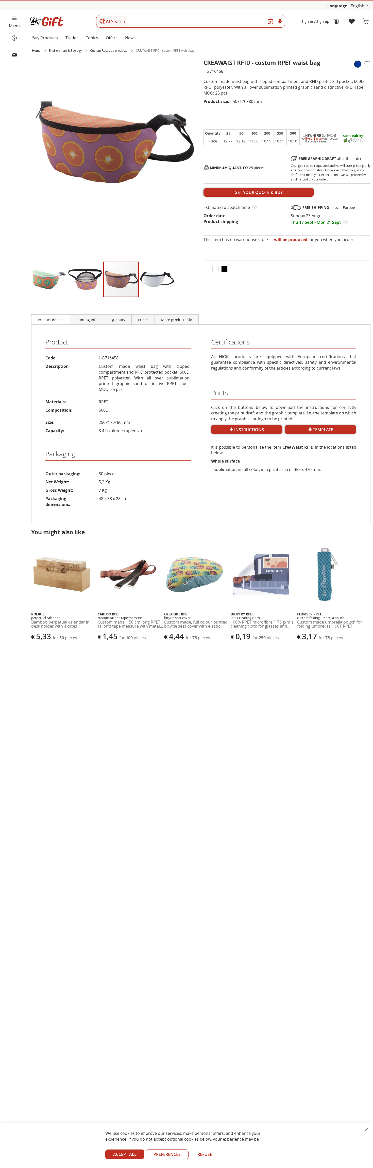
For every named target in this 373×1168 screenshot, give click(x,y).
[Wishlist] (352, 21)
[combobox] (190, 21)
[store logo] (46, 21)
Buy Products (45, 38)
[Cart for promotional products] (366, 21)
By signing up (313, 138)
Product (56, 342)
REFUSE (204, 1154)
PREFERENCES (167, 1154)
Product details (50, 319)
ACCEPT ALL (125, 1154)
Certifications (230, 342)
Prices (143, 319)
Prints (219, 392)
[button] (359, 6)
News (130, 38)
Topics (92, 38)
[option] (215, 269)
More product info (176, 319)
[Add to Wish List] (366, 64)
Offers (111, 38)
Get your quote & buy (258, 192)
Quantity (117, 319)
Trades (71, 38)
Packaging (60, 453)
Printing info (86, 319)
